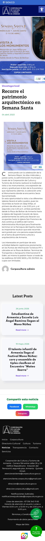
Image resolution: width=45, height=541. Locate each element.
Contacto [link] (33, 447)
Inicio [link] (5, 439)
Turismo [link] (37, 443)
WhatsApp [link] (30, 406)
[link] (41, 9)
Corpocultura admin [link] (23, 269)
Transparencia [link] (19, 447)
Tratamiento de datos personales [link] (22, 519)
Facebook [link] (14, 406)
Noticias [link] (6, 447)
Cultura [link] (26, 443)
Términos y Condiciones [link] (23, 514)
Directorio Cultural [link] (11, 443)
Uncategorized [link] (11, 86)
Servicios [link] (6, 451)
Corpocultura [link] (16, 439)
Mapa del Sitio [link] (22, 524)
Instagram (22, 413)
